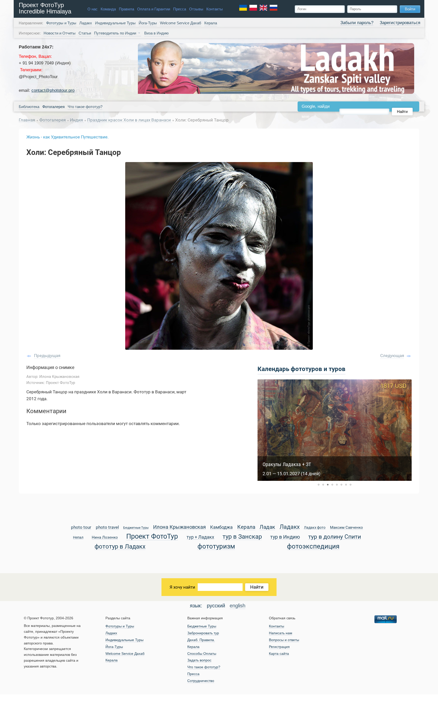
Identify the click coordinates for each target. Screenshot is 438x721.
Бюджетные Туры (136, 528)
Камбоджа (221, 527)
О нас (92, 9)
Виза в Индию (156, 33)
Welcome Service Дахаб (180, 23)
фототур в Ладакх (120, 546)
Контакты (214, 9)
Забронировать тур (203, 633)
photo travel (107, 527)
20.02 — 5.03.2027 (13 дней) (291, 474)
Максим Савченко (346, 528)
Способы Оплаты (201, 654)
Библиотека (29, 106)
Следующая (392, 355)
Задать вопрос (199, 660)
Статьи (85, 33)
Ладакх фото (314, 528)
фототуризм (216, 546)
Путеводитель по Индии (115, 33)
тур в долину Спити (334, 537)
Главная (27, 119)
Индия (77, 119)
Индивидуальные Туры (115, 23)
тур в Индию (285, 537)
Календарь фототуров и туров (301, 369)
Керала (210, 23)
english (237, 605)
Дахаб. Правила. (201, 640)
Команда (108, 9)
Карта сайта (279, 654)
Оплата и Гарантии (153, 9)
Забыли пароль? (356, 22)
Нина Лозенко (105, 538)
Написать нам (280, 633)
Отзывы (196, 9)
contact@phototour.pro (53, 90)
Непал (78, 537)
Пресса (179, 9)
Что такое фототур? (85, 106)
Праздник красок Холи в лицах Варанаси (129, 119)
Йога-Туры (148, 23)
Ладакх (85, 23)
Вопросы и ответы (284, 640)
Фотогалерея (53, 119)
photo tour (81, 527)
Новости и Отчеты (60, 33)
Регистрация (279, 647)
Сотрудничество (200, 681)
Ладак (267, 527)
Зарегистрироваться (400, 22)
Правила (126, 9)
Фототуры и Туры (61, 23)
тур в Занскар (242, 537)
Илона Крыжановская (179, 527)
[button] (318, 484)
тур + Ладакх (200, 537)
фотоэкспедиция (313, 546)
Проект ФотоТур (152, 536)
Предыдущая (47, 355)
